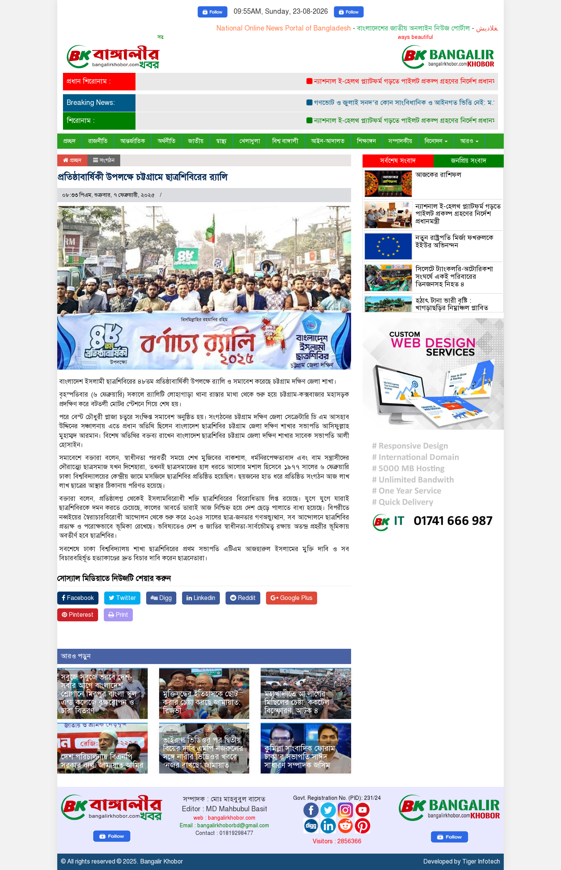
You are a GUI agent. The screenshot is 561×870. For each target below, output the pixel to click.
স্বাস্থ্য (221, 141)
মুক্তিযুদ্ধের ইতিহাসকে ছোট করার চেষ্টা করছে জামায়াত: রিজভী (201, 702)
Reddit (246, 598)
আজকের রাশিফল (438, 174)
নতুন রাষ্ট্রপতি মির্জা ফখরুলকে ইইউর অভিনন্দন (454, 241)
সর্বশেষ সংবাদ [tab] (398, 161)
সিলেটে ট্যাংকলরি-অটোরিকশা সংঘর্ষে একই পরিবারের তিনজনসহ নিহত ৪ (454, 276)
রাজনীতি (98, 141)
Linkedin (203, 598)
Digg (165, 598)
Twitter (125, 598)
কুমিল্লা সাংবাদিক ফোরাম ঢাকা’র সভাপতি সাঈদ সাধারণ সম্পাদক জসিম (299, 757)
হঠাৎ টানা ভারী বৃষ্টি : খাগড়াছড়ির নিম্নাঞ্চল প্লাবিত (452, 304)
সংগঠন (107, 160)
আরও (467, 141)
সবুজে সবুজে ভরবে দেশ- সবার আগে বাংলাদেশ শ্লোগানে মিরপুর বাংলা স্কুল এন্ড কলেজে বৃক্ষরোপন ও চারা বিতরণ (99, 694)
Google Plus (296, 598)
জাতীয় (195, 141)
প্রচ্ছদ (69, 141)
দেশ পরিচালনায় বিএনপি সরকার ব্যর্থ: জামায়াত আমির (102, 761)
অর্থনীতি (167, 141)
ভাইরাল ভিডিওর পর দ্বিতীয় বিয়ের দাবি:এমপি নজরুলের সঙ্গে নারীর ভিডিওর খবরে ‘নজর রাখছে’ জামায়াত (203, 752)
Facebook (79, 598)
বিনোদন (434, 141)
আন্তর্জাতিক (132, 141)
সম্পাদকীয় (400, 141)
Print (121, 615)
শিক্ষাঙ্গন (366, 141)
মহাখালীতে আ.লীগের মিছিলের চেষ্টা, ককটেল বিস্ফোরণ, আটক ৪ (296, 702)
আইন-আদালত (328, 141)
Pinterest (80, 615)
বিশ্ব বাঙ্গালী (285, 141)
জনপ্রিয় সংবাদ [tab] (468, 161)
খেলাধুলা (249, 141)
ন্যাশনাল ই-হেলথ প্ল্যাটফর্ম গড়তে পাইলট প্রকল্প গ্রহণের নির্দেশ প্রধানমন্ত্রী (387, 81)
